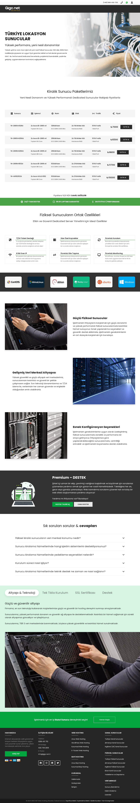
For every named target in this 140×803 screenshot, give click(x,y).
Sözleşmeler (76, 783)
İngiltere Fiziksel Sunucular (115, 767)
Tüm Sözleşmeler (108, 801)
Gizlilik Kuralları (95, 801)
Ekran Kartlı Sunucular (113, 771)
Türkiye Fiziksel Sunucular (114, 759)
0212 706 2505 (43, 748)
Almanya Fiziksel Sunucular (115, 763)
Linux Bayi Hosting (78, 763)
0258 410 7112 (43, 741)
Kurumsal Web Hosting (80, 747)
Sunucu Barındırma (112, 787)
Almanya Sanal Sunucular (114, 743)
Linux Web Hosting (78, 739)
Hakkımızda (76, 779)
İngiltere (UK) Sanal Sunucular (116, 747)
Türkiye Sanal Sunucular (114, 739)
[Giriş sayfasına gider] (132, 2)
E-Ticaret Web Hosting (80, 750)
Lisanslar (108, 795)
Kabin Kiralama (110, 791)
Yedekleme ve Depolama (114, 774)
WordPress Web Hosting (81, 743)
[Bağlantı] (12, 8)
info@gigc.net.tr (44, 754)
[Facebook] (40, 762)
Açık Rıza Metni (71, 801)
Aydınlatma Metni (83, 801)
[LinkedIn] (52, 762)
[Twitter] (57, 762)
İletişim (74, 787)
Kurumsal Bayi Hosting (80, 767)
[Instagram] (46, 762)
